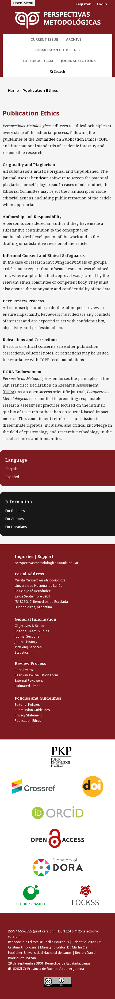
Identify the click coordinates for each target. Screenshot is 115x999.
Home (13, 90)
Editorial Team (38, 60)
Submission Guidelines (57, 50)
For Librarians (16, 526)
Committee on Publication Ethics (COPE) (73, 139)
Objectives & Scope (30, 625)
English (11, 468)
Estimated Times (27, 686)
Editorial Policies (27, 704)
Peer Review (24, 670)
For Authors (14, 518)
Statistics (22, 652)
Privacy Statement (28, 715)
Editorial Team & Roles (32, 631)
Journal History (26, 641)
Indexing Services (28, 647)
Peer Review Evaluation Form (36, 675)
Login (102, 4)
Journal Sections (78, 60)
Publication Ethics (28, 720)
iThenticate (38, 177)
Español (12, 476)
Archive (73, 39)
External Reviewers (29, 680)
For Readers (15, 510)
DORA (9, 391)
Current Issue (44, 39)
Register (83, 4)
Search (59, 71)
